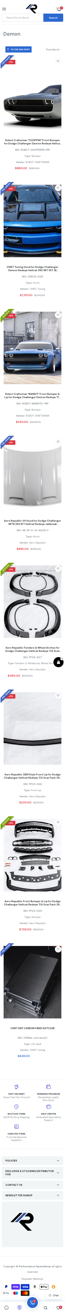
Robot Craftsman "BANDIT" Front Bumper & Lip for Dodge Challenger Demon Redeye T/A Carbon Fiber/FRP (32, 395)
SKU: (17, 149)
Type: (27, 156)
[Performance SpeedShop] (31, 9)
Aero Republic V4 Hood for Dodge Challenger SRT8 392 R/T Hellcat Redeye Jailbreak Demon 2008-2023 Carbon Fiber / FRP (32, 522)
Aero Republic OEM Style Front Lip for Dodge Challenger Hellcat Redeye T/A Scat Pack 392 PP (32, 776)
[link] (58, 61)
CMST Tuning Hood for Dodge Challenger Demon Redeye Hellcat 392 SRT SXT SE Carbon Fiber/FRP (32, 268)
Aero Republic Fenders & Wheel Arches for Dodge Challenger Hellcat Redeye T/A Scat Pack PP (32, 649)
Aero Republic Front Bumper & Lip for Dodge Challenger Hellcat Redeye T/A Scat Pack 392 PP (32, 903)
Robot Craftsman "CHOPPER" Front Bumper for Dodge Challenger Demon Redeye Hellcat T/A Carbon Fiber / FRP (32, 142)
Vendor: (20, 162)
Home (5, 38)
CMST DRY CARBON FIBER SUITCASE (32, 1028)
